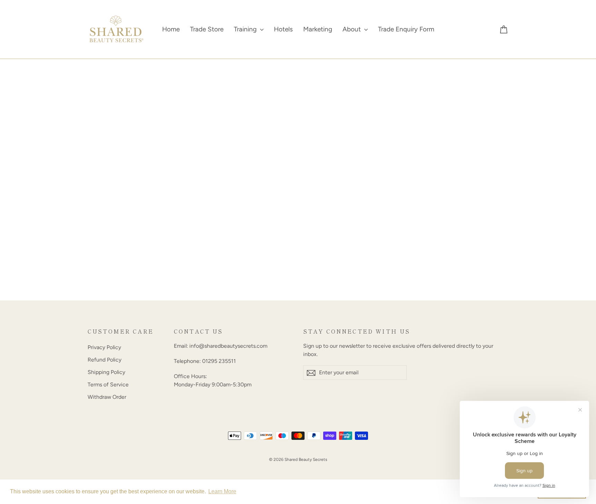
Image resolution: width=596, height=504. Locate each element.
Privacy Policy (104, 347)
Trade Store (206, 29)
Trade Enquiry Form (406, 29)
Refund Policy (104, 359)
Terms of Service (108, 384)
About (352, 29)
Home (171, 29)
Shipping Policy (106, 372)
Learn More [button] (222, 491)
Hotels (283, 29)
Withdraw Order (107, 397)
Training (246, 29)
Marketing (317, 29)
